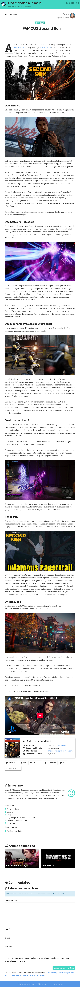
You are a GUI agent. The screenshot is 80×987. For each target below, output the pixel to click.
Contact (18, 7)
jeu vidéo (36, 763)
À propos (27, 7)
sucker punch (14, 768)
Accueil (11, 7)
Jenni (67, 14)
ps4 (64, 763)
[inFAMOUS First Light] (22, 858)
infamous (12, 763)
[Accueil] (6, 14)
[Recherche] (77, 3)
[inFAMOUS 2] (58, 858)
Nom (7, 929)
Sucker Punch (60, 745)
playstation (51, 763)
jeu (24, 763)
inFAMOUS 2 (45, 47)
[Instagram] (73, 3)
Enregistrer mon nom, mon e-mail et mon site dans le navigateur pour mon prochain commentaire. (37, 959)
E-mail (8, 938)
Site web (9, 947)
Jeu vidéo (13, 14)
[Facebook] (67, 3)
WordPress (30, 984)
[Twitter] (70, 3)
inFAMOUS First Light (17, 865)
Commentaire (11, 901)
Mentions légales (58, 984)
